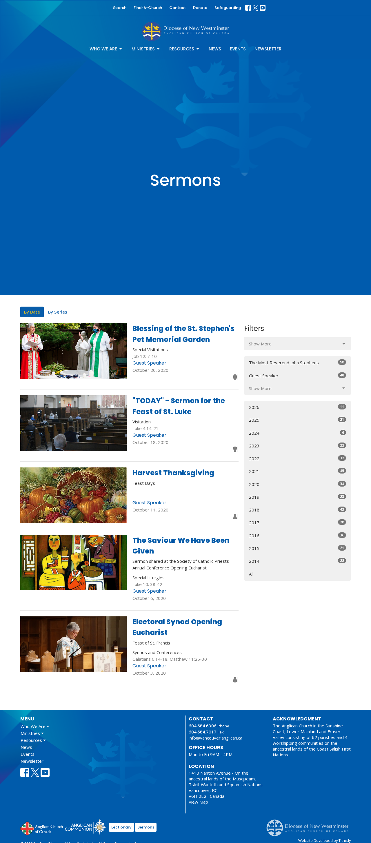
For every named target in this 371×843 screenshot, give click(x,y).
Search (119, 7)
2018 (296, 510)
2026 (296, 407)
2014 (296, 561)
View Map (198, 802)
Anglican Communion (86, 826)
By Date (32, 312)
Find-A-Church (148, 7)
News (215, 49)
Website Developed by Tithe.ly (324, 840)
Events (238, 49)
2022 (296, 458)
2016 (296, 535)
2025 (296, 420)
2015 (296, 548)
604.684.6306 (203, 726)
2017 (296, 522)
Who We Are (103, 49)
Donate (200, 7)
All (251, 574)
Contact (177, 7)
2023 (296, 446)
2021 (296, 471)
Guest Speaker (296, 375)
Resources (181, 49)
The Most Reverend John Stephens (296, 362)
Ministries (143, 49)
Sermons (145, 827)
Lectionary (121, 827)
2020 (296, 484)
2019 (296, 497)
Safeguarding (227, 7)
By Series (57, 312)
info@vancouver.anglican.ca (215, 738)
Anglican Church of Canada (41, 827)
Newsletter (267, 49)
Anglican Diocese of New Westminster (310, 825)
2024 (296, 433)
